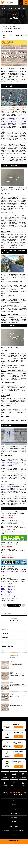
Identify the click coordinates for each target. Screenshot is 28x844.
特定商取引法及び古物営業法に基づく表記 (14, 830)
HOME (14, 800)
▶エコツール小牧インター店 (8, 596)
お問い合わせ (14, 817)
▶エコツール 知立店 (6, 591)
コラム (14, 809)
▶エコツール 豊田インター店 (8, 590)
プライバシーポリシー (14, 826)
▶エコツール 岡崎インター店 (8, 586)
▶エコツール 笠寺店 (6, 588)
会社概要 (14, 822)
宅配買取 (14, 805)
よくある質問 (14, 813)
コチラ (7, 555)
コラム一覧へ (14, 605)
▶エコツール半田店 (6, 594)
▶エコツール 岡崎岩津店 (7, 593)
